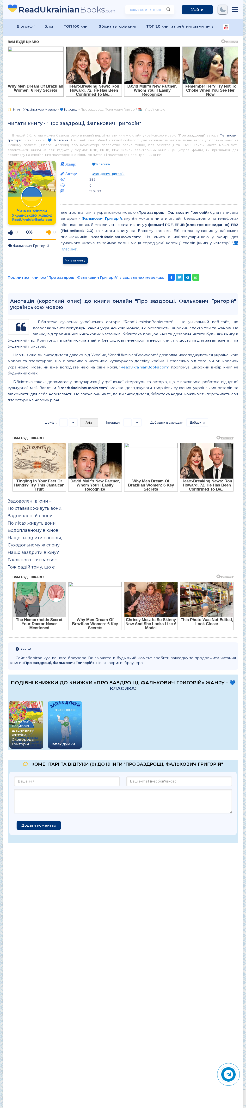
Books (66, 9)
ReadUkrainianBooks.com (144, 367)
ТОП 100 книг (76, 26)
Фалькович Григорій (31, 245)
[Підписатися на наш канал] (226, 27)
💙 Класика (58, 140)
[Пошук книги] (168, 9)
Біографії (26, 26)
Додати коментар (38, 825)
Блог (49, 26)
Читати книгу (75, 260)
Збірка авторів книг (118, 26)
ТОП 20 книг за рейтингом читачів (180, 26)
